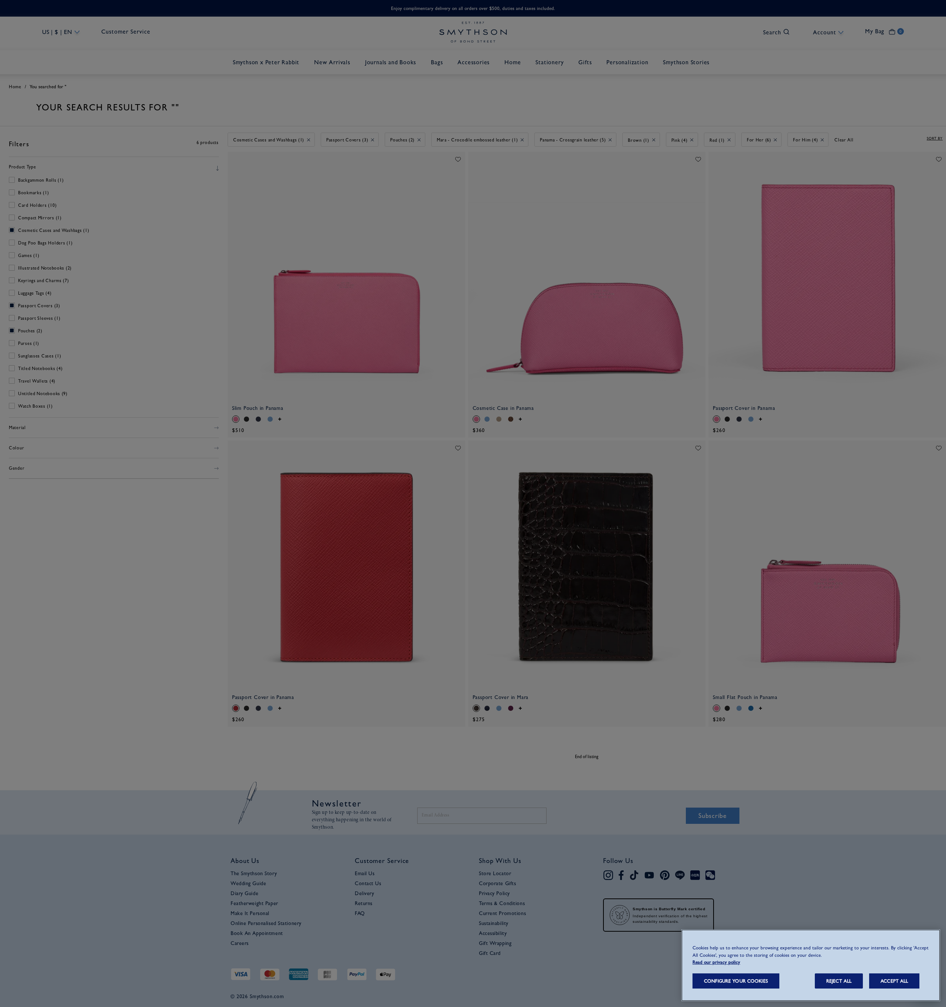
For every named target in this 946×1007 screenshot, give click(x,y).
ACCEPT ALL (894, 981)
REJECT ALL (838, 981)
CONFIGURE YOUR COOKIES (736, 981)
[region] (810, 965)
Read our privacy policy (716, 962)
